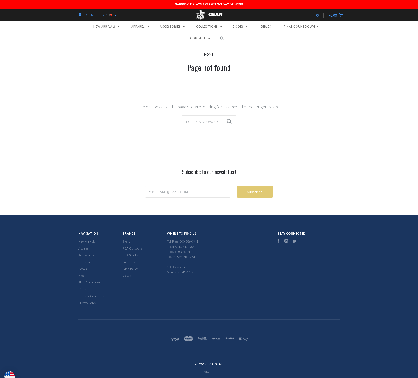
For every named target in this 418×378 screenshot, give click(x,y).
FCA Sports (130, 255)
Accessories (171, 26)
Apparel (138, 26)
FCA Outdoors (132, 248)
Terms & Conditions (91, 296)
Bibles (266, 26)
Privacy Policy (87, 303)
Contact (198, 38)
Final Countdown (300, 26)
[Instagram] (286, 241)
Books (239, 26)
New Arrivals (105, 26)
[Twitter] (295, 241)
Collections (207, 26)
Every (126, 241)
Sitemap (209, 372)
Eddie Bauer (130, 269)
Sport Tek (129, 262)
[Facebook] (278, 241)
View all (127, 275)
